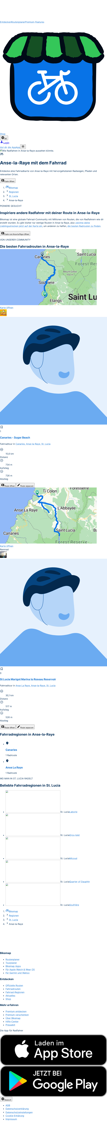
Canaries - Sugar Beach (15, 437)
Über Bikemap (13, 1018)
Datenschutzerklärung (17, 1108)
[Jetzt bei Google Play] (53, 1081)
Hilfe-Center (12, 1021)
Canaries (11, 749)
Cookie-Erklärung (15, 1115)
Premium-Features (34, 22)
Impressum (11, 1119)
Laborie (73, 811)
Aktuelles (10, 995)
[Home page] (53, 10)
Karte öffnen (9, 181)
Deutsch (7, 1100)
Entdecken (5, 22)
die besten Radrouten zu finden (83, 226)
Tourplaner (11, 962)
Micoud (73, 858)
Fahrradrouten (13, 988)
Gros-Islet (74, 835)
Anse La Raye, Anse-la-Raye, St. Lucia (35, 685)
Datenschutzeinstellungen (19, 1112)
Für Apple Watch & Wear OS (20, 969)
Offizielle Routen (14, 985)
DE (5, 139)
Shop (8, 999)
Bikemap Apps (13, 966)
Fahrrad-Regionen (15, 992)
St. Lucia (13, 196)
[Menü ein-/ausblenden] (23, 146)
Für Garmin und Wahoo (18, 972)
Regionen (14, 191)
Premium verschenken (17, 1014)
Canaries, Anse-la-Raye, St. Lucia (33, 444)
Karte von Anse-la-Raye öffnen (16, 234)
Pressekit (10, 1024)
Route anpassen (26, 486)
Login (6, 142)
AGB (8, 1105)
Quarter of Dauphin (79, 881)
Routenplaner (18, 22)
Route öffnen (9, 486)
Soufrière (74, 905)
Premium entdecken (16, 1011)
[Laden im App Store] (53, 1050)
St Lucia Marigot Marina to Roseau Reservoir (28, 679)
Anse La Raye (14, 767)
